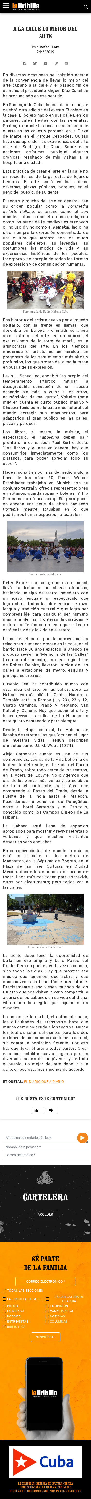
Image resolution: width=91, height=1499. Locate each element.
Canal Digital (62, 1311)
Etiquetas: (13, 1082)
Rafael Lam (49, 47)
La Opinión (59, 1306)
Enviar (82, 1138)
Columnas (58, 1321)
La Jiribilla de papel (24, 1299)
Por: (36, 47)
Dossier (14, 1316)
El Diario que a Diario (44, 1082)
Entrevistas (18, 1321)
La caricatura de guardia (69, 1298)
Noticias (57, 1316)
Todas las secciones (25, 1290)
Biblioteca (16, 1327)
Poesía (12, 1306)
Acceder (45, 1214)
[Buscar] (86, 6)
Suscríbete (45, 1337)
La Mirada (15, 1311)
